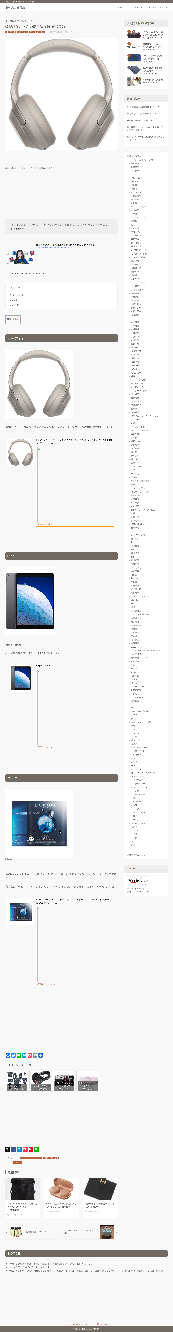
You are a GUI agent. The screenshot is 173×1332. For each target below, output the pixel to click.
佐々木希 (135, 354)
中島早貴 (135, 502)
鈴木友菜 (135, 412)
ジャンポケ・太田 (139, 390)
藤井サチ (135, 553)
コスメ (134, 743)
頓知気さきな (137, 495)
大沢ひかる (136, 235)
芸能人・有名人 (134, 156)
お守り (134, 761)
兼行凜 (134, 275)
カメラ (134, 736)
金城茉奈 (135, 314)
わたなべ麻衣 (137, 697)
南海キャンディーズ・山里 (143, 509)
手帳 (135, 837)
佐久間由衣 (136, 351)
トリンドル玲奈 (138, 488)
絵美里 (134, 221)
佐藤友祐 (135, 365)
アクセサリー (139, 783)
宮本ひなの (136, 636)
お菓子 (134, 715)
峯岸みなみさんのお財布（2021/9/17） (145, 120)
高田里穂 (135, 434)
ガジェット (22, 32)
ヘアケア (137, 758)
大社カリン (136, 231)
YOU (133, 664)
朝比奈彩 (135, 163)
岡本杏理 (135, 242)
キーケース (136, 769)
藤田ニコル (136, 556)
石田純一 (135, 185)
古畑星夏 (135, 563)
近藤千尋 (135, 343)
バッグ (136, 808)
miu (133, 603)
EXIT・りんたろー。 (140, 206)
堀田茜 (134, 574)
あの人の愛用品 (15, 7)
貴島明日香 (136, 304)
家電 (133, 725)
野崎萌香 (135, 527)
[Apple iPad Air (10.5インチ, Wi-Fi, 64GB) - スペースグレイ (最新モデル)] (30, 633)
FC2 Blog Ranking (135, 888)
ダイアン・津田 (138, 426)
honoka (134, 578)
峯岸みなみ (136, 625)
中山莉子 (135, 506)
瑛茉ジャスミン (138, 217)
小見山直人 (136, 336)
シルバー (17, 1162)
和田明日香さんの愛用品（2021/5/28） (145, 106)
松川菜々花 (136, 589)
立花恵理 (135, 448)
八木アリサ (136, 654)
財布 (133, 765)
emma (134, 213)
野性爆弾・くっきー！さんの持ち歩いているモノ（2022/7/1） (145, 128)
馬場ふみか (136, 531)
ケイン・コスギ (138, 318)
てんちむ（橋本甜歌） (141, 480)
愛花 (133, 224)
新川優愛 (135, 394)
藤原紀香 (135, 560)
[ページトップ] (167, 1326)
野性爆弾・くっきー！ (141, 657)
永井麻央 (135, 498)
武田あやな (136, 441)
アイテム (20, 21)
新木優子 (135, 170)
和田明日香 (136, 690)
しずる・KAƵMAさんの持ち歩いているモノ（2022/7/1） (145, 138)
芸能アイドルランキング (138, 891)
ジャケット (138, 801)
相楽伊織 (135, 347)
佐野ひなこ (136, 369)
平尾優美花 (136, 545)
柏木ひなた (136, 264)
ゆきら (134, 672)
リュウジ (135, 683)
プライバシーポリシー (76, 1324)
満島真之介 (136, 618)
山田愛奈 (135, 661)
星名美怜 (135, 571)
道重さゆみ (136, 610)
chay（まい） (137, 473)
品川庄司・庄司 (138, 387)
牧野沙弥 (135, 585)
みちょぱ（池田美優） (141, 614)
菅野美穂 (135, 293)
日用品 (134, 826)
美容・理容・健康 (37, 32)
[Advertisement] (61, 189)
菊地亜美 (135, 300)
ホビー (134, 844)
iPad (14, 299)
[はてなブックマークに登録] (19, 1149)
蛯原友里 (135, 210)
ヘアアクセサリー (141, 787)
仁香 (133, 513)
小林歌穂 (135, 329)
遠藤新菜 (135, 228)
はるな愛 (135, 538)
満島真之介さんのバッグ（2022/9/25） (145, 113)
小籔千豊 (135, 340)
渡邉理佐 (135, 701)
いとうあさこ (137, 192)
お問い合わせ (101, 1324)
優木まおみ (136, 668)
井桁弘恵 (135, 181)
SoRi (133, 423)
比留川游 (135, 549)
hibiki (133, 542)
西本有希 (135, 520)
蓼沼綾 (134, 452)
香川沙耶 (135, 260)
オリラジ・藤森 (138, 257)
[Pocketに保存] (25, 1149)
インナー (137, 790)
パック (15, 304)
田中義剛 (135, 455)
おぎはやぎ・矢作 (139, 253)
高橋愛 (134, 437)
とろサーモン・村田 (140, 491)
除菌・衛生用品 (140, 751)
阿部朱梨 (135, 167)
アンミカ (135, 174)
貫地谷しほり (137, 289)
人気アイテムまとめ (136, 855)
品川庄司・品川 (138, 383)
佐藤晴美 (135, 361)
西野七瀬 (135, 516)
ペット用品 (136, 830)
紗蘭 (133, 376)
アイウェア (138, 779)
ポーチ (136, 819)
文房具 (134, 834)
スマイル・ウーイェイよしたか (145, 416)
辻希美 (134, 477)
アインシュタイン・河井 (142, 159)
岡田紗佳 (135, 239)
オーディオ (31, 21)
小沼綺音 (135, 322)
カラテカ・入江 (138, 282)
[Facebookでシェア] (13, 1149)
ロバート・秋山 (138, 686)
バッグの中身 (139, 812)
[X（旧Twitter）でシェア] (7, 1149)
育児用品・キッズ (139, 823)
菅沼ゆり (135, 401)
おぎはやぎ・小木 (139, 249)
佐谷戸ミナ (136, 372)
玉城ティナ (136, 462)
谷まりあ (135, 459)
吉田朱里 (135, 675)
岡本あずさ (136, 246)
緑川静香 (135, 621)
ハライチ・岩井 (138, 535)
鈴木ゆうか (136, 408)
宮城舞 (134, 628)
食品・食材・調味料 (140, 711)
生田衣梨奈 (136, 177)
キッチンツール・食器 (141, 722)
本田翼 (134, 581)
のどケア (137, 754)
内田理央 (135, 203)
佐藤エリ (135, 358)
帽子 (135, 816)
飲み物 (134, 718)
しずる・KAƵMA (138, 379)
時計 (135, 805)
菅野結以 (135, 296)
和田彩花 (135, 693)
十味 (133, 484)
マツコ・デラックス (140, 596)
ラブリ (134, 679)
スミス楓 (135, 419)
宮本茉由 (135, 639)
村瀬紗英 (135, 643)
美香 (133, 607)
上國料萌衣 (136, 278)
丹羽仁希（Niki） (139, 524)
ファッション (137, 776)
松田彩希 (135, 592)
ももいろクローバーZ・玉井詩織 (146, 650)
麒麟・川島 (136, 307)
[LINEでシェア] (36, 1149)
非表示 (15, 318)
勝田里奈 (135, 271)
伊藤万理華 (136, 195)
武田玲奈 (135, 444)
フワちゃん (136, 567)
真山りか (135, 599)
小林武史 (135, 332)
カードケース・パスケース (143, 772)
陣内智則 (135, 397)
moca (133, 646)
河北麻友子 (136, 286)
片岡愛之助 (136, 267)
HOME (11, 21)
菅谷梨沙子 (136, 405)
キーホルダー (139, 794)
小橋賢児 (135, 325)
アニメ (136, 848)
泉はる (134, 188)
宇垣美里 (135, 199)
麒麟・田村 (136, 311)
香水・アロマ (137, 740)
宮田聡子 (135, 632)
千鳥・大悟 (136, 466)
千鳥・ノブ (136, 470)
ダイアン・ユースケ (140, 430)
